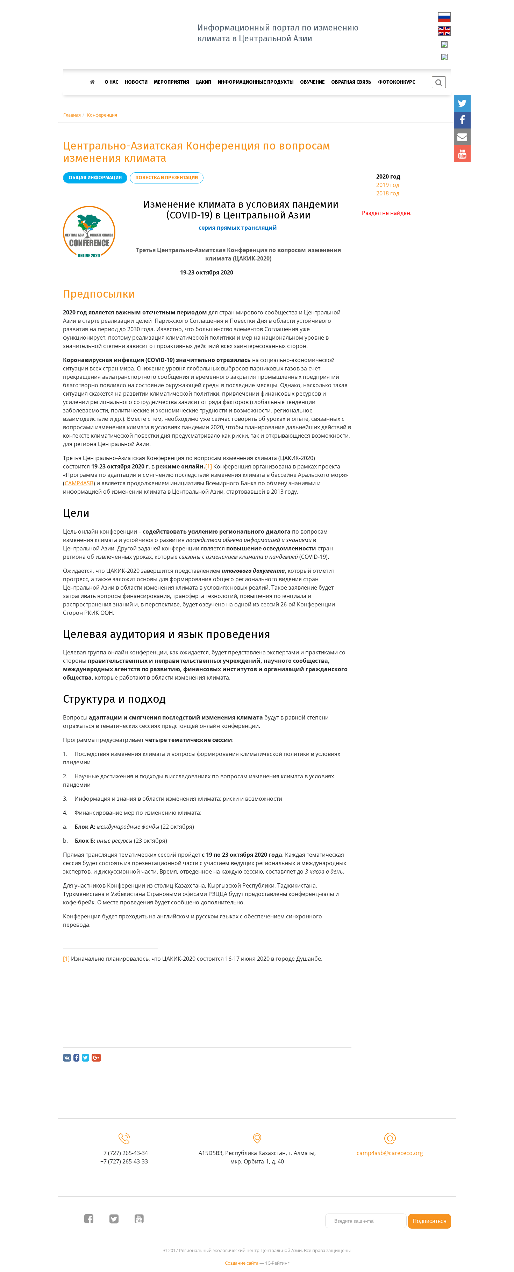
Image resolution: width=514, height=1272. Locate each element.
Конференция (102, 115)
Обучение (312, 82)
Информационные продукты (256, 82)
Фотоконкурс (396, 82)
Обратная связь (351, 82)
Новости (136, 82)
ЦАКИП (203, 82)
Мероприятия (171, 82)
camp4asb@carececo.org (390, 1153)
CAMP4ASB (79, 483)
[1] (208, 466)
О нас (111, 82)
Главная (72, 115)
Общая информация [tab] (95, 178)
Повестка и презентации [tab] (166, 178)
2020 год (388, 176)
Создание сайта (241, 1263)
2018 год (387, 193)
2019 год (387, 185)
